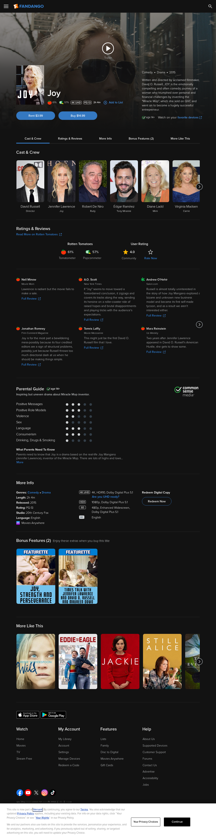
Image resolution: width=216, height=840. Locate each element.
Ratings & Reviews (70, 138)
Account (63, 745)
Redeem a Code (68, 765)
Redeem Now (157, 501)
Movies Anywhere (112, 759)
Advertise (149, 771)
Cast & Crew (33, 138)
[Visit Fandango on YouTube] (28, 792)
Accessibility (150, 778)
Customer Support (154, 752)
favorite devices (188, 117)
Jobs (146, 785)
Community (129, 258)
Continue (177, 822)
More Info (105, 138)
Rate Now (150, 258)
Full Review (29, 298)
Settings (63, 752)
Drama (46, 492)
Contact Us (150, 765)
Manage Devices (69, 759)
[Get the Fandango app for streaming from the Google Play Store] (53, 714)
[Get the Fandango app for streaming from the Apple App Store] (27, 714)
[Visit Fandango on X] (36, 792)
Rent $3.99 (35, 116)
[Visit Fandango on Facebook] (19, 792)
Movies (21, 745)
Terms (84, 809)
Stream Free (24, 759)
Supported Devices (155, 745)
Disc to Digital (109, 752)
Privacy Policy (25, 813)
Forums (147, 759)
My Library (65, 739)
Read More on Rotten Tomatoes (37, 234)
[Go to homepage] (29, 6)
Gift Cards (107, 765)
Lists (103, 739)
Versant (37, 809)
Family (105, 745)
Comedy (33, 492)
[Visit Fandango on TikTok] (52, 792)
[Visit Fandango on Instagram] (44, 792)
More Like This (180, 138)
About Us (149, 739)
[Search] (210, 6)
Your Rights (42, 817)
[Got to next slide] (199, 186)
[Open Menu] (6, 6)
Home (20, 739)
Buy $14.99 (78, 116)
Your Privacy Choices (145, 822)
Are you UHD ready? (105, 497)
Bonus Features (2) (141, 138)
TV (18, 752)
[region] (108, 821)
